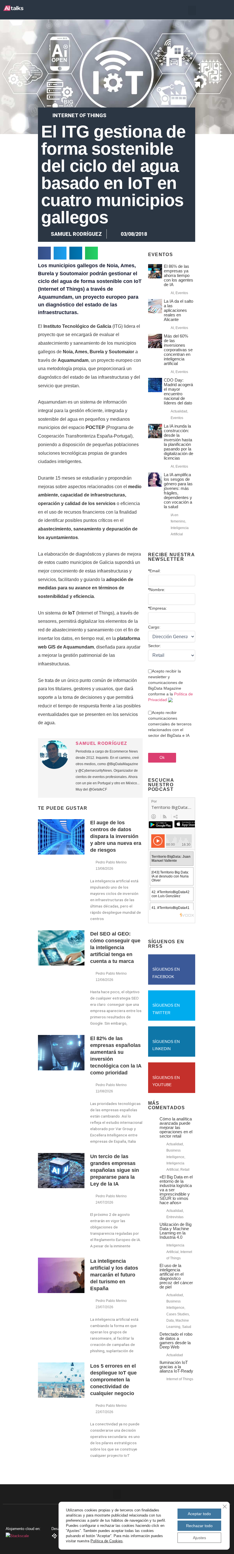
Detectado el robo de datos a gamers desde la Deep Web (176, 1340)
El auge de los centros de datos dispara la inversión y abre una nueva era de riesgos (115, 836)
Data (170, 1320)
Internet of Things (79, 115)
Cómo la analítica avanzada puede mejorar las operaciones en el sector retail (176, 1127)
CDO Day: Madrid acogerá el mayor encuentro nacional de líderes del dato (178, 391)
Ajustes (199, 1537)
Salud (186, 1327)
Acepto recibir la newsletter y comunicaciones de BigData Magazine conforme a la (170, 685)
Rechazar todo (199, 1525)
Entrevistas (174, 1217)
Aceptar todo (199, 1513)
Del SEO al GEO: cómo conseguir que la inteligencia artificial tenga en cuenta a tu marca (115, 947)
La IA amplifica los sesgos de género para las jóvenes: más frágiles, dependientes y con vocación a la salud (178, 490)
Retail (184, 1170)
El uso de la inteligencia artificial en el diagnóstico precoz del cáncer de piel (176, 1276)
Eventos (181, 293)
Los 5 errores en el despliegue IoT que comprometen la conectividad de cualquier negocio (113, 1379)
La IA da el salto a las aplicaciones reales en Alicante (178, 310)
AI (172, 293)
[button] (192, 10)
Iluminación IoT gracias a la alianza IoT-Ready (176, 1366)
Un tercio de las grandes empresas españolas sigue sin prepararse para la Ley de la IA (114, 1170)
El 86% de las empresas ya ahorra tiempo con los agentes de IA (178, 275)
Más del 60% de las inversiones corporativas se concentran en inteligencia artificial (178, 350)
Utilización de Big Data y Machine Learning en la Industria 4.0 (175, 1231)
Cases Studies (177, 1314)
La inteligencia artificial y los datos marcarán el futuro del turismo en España (114, 1274)
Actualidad (179, 411)
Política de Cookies (106, 1541)
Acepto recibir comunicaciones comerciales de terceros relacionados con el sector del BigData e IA (169, 724)
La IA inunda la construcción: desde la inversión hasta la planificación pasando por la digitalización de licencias (178, 442)
